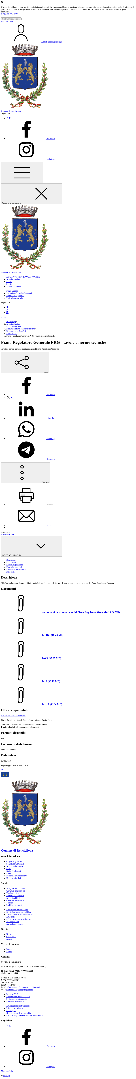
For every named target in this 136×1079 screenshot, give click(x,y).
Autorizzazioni (12, 921)
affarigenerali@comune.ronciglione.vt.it (23, 987)
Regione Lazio (7, 21)
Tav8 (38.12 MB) (51, 681)
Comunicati (11, 936)
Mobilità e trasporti (14, 905)
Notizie (9, 934)
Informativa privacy (14, 1008)
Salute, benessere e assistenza (18, 919)
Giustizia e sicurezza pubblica (18, 912)
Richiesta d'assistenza (15, 1001)
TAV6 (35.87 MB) (51, 658)
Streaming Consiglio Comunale (19, 293)
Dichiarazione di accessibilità (18, 1013)
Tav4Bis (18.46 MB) (52, 635)
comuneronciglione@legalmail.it (19, 990)
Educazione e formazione (17, 910)
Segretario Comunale (15, 864)
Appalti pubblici (13, 898)
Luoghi (9, 949)
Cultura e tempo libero (15, 891)
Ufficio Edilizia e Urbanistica (13, 716)
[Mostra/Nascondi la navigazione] (22, 172)
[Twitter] (7, 310)
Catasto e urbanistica (15, 900)
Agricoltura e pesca (14, 924)
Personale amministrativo (16, 876)
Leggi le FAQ (12, 994)
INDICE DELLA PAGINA (11, 555)
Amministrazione (13, 324)
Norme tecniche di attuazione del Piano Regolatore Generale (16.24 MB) (81, 612)
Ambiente (10, 917)
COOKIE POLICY (9, 14)
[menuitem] (30, 394)
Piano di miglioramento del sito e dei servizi (24, 1015)
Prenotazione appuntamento (18, 996)
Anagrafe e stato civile (15, 888)
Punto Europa (12, 291)
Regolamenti (11, 333)
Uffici (8, 868)
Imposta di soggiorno (15, 295)
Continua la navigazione (11, 19)
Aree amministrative (14, 866)
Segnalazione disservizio (16, 999)
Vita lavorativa (12, 893)
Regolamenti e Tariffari (16, 331)
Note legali (11, 1010)
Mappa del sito (7, 1071)
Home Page (11, 321)
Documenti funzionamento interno (20, 329)
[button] (23, 277)
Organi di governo (14, 861)
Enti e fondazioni (13, 871)
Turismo (9, 903)
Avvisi (9, 939)
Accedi (4, 317)
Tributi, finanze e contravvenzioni (20, 914)
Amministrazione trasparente (18, 1006)
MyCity (6, 1075)
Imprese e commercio (15, 895)
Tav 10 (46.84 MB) (52, 704)
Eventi (9, 951)
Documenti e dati (13, 326)
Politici (9, 873)
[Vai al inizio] (2, 770)
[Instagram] (7, 312)
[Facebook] (7, 307)
